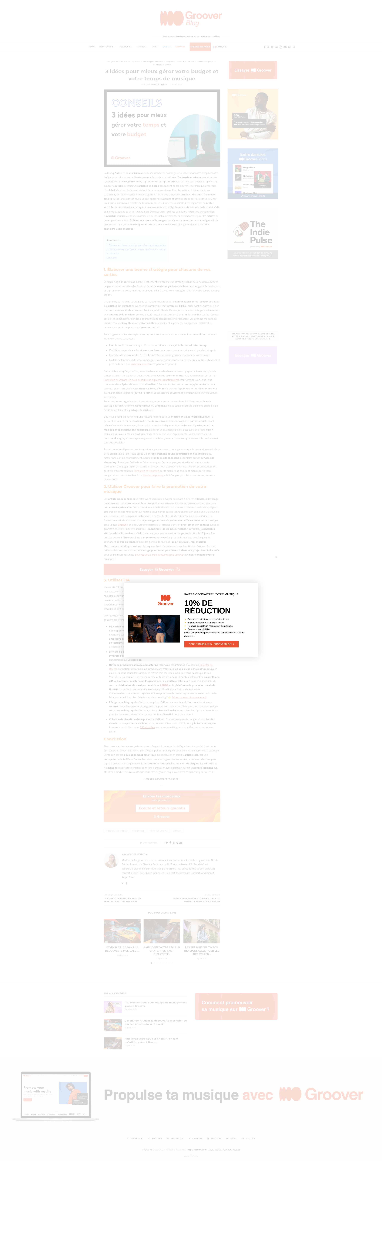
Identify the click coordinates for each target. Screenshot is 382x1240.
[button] (276, 557)
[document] (191, 620)
